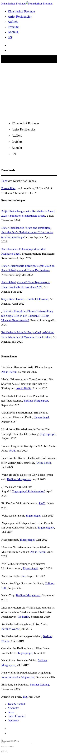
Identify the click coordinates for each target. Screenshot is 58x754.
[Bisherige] (2, 751)
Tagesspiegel (41, 417)
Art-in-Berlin (9, 371)
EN (10, 37)
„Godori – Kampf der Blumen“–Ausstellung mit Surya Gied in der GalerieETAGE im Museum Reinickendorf (27, 316)
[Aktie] (6, 746)
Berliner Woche (10, 628)
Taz (25, 696)
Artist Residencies (20, 16)
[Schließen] (2, 746)
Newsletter (13, 708)
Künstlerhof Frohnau (21, 11)
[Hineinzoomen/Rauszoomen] (12, 746)
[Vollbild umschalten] (9, 746)
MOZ (12, 450)
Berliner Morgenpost (36, 400)
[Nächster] (6, 751)
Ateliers (13, 21)
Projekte (13, 26)
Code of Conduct (16, 716)
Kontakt (13, 32)
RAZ (42, 503)
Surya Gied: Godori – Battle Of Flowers (24, 299)
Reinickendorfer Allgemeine (17, 677)
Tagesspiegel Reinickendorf (28, 491)
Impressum (13, 720)
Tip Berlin (23, 616)
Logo (4, 180)
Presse (11, 712)
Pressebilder (8, 188)
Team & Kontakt (16, 704)
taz (24, 576)
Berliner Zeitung (39, 684)
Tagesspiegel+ (46, 527)
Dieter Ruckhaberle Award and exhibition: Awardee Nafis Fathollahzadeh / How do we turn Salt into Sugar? (27, 232)
